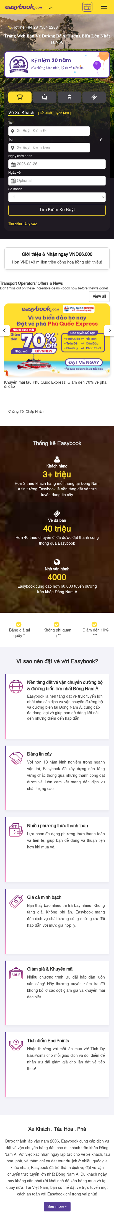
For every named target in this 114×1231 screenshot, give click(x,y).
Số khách (15, 189)
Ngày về (14, 172)
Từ (10, 123)
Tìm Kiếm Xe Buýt (57, 210)
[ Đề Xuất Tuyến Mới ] (54, 113)
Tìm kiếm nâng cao (22, 223)
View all (99, 297)
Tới (10, 139)
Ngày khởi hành (20, 156)
